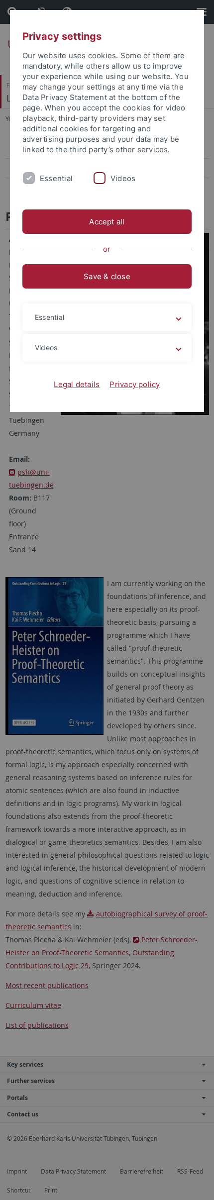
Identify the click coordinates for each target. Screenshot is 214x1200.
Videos (122, 178)
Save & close (107, 276)
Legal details (77, 384)
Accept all (106, 221)
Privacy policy (134, 384)
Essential (56, 178)
